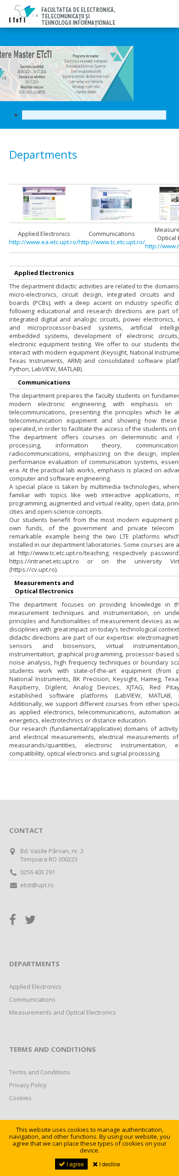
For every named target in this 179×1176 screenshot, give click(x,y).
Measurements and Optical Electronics (62, 1012)
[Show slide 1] (94, 115)
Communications (32, 999)
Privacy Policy (28, 1085)
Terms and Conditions (39, 1072)
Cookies (20, 1098)
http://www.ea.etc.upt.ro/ (43, 242)
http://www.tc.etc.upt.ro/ (111, 242)
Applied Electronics (35, 986)
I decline (109, 1164)
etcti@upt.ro (37, 885)
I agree (74, 1164)
